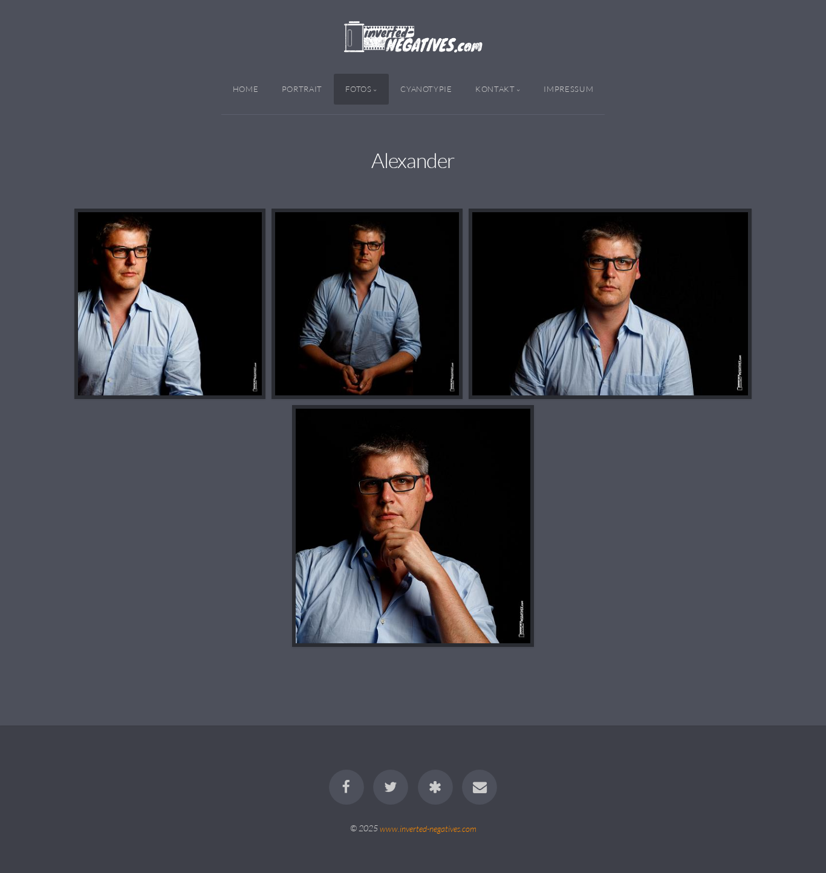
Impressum (568, 89)
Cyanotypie (426, 89)
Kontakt (495, 89)
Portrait (302, 89)
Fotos (358, 89)
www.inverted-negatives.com (428, 828)
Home (246, 89)
